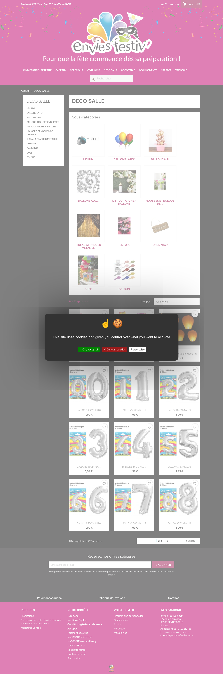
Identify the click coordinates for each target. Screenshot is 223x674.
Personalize (138, 349)
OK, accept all (90, 349)
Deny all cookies (116, 349)
